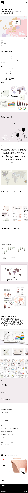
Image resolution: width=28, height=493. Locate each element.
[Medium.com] (26, 491)
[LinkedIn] (25, 491)
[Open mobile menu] (26, 2)
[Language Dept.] (2, 2)
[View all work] (3, 480)
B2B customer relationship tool (9, 455)
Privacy (5, 491)
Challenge (2, 40)
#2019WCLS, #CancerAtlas (5, 399)
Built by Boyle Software (3, 491)
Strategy (2, 42)
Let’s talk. (4, 485)
